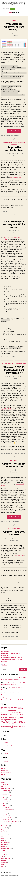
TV (2, 856)
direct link (10, 489)
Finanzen (4, 834)
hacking (24, 713)
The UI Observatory (8, 746)
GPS (20, 713)
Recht (3, 846)
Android (5, 707)
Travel (3, 854)
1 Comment (15, 540)
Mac (4, 804)
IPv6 (4, 135)
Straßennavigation (6, 726)
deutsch (3, 828)
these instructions (19, 555)
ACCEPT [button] (12, 8)
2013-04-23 (20, 538)
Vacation (4, 862)
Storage (5, 814)
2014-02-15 (19, 230)
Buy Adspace (5, 651)
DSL (4, 453)
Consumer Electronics (7, 818)
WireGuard (16, 135)
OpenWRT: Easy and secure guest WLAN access (14, 224)
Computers (7, 19)
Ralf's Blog (8, 872)
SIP (25, 722)
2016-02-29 (20, 153)
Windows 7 (22, 453)
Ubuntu (6, 801)
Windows (5, 816)
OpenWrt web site (15, 178)
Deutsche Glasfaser (6, 709)
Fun (2, 836)
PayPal (13, 722)
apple (8, 707)
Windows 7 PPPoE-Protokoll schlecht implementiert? (14, 370)
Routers (14, 20)
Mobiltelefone (13, 716)
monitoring (20, 716)
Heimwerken (12, 714)
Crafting (5, 784)
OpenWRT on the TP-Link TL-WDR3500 (14, 465)
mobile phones (5, 716)
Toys (2, 852)
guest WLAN (6, 356)
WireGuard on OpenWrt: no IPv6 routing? (14, 26)
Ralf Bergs (11, 33)
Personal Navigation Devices (11, 821)
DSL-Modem (3, 711)
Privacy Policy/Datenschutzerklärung (12, 657)
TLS (22, 726)
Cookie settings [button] (5, 8)
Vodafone (16, 453)
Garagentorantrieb (6, 713)
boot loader (14, 707)
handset (4, 714)
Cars (2, 786)
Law (2, 840)
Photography (5, 842)
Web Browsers (8, 809)
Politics (3, 844)
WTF (2, 866)
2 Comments (15, 35)
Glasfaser (15, 713)
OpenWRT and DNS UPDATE (14, 533)
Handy (8, 714)
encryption (11, 711)
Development (7, 796)
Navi (6, 718)
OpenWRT (8, 135)
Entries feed (4, 770)
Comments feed (6, 772)
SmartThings (20, 724)
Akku (2, 707)
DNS (19, 709)
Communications (7, 142)
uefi (24, 726)
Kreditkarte (18, 714)
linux (21, 714)
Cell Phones (6, 790)
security (19, 722)
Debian (19, 707)
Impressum (4, 655)
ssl (24, 724)
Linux (4, 798)
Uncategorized (5, 858)
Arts (2, 782)
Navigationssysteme (9, 720)
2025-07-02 (20, 33)
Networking (20, 19)
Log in (3, 768)
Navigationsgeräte (16, 718)
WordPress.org (5, 775)
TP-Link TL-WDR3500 (13, 521)
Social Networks (6, 848)
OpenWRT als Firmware (8, 409)
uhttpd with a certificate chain (14, 149)
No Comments (14, 155)
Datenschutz (5, 826)
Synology (16, 726)
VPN (12, 135)
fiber (18, 711)
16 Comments (15, 472)
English (13, 19)
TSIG (16, 636)
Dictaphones (6, 819)
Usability (4, 860)
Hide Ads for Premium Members (10, 653)
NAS (2, 718)
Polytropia (5, 742)
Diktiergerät (15, 709)
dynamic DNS (6, 636)
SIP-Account (4, 724)
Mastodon (5, 761)
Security (5, 811)
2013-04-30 (20, 470)
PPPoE (12, 453)
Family (3, 832)
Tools (3, 850)
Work (2, 864)
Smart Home (13, 724)
